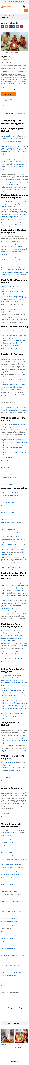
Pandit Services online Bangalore (9, 891)
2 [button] (14, 1053)
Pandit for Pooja (12, 158)
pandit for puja (8, 314)
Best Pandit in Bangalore (14, 182)
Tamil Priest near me (6, 665)
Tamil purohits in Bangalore (16, 146)
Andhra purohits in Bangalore (8, 526)
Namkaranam (9, 555)
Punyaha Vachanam (18, 555)
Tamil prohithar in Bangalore (8, 529)
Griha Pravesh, (14, 138)
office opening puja (10, 695)
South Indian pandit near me (12, 770)
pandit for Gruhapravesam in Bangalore (11, 522)
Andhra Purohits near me (11, 842)
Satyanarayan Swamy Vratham (13, 544)
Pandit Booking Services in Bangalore (10, 968)
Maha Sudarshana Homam (19, 1045)
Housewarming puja (15, 687)
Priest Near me (8, 179)
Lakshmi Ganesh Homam (12, 565)
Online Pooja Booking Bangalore (9, 945)
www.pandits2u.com (11, 256)
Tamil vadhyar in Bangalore (8, 505)
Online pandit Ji (19, 299)
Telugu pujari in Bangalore (7, 502)
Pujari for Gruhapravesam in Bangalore (10, 864)
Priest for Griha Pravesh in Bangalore (10, 898)
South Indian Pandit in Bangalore (9, 877)
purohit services (16, 316)
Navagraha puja (9, 610)
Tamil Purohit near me (15, 806)
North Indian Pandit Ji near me (12, 784)
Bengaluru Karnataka (10, 549)
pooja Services (7, 262)
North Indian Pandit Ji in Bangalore (15, 272)
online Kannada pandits (10, 136)
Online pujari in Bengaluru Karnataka (10, 965)
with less (17, 695)
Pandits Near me (17, 186)
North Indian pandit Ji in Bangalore (10, 874)
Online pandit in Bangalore (7, 952)
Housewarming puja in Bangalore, (17, 410)
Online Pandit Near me (12, 492)
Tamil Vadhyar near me (7, 470)
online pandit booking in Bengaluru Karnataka (15, 682)
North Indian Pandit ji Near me (8, 477)
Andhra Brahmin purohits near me (13, 658)
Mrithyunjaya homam (6, 1044)
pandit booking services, (12, 447)
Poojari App (19, 246)
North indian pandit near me (8, 762)
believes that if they (10, 71)
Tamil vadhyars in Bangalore (13, 536)
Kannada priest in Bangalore (13, 911)
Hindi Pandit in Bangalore (12, 499)
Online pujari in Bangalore (7, 931)
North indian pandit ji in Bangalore (9, 495)
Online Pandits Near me (7, 460)
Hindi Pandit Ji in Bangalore (8, 914)
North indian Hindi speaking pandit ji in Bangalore (13, 532)
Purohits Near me (9, 172)
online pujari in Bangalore (14, 611)
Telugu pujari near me (12, 655)
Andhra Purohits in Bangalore (15, 259)
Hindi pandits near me (6, 467)
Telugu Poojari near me (11, 795)
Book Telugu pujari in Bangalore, (9, 582)
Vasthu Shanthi (17, 557)
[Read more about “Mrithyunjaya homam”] (4, 1042)
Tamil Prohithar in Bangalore (12, 208)
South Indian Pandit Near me (8, 481)
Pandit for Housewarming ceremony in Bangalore (13, 509)
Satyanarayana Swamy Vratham (19, 587)
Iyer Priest (10, 249)
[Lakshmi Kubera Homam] (2, 26)
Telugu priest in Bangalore (13, 293)
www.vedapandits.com (20, 400)
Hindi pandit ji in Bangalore (8, 512)
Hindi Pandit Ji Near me (7, 484)
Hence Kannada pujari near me (9, 975)
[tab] (8, 113)
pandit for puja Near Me (10, 337)
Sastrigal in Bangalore (17, 338)
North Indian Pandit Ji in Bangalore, (16, 149)
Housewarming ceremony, (9, 394)
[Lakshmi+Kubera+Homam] (6, 26)
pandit (7, 613)
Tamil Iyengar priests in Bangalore (15, 348)
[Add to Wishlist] (2, 99)
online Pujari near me (11, 464)
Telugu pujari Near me (6, 474)
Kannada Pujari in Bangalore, (14, 737)
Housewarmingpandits (6, 600)
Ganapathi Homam (18, 564)
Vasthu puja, (15, 608)
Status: (3, 59)
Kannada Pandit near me (14, 832)
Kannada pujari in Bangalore (14, 289)
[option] (7, 1038)
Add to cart (8, 94)
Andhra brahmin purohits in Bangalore (10, 921)
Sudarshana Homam (8, 564)
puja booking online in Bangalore (15, 312)
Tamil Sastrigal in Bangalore (17, 330)
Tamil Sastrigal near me (7, 792)
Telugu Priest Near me (6, 661)
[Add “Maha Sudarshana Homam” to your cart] (18, 1042)
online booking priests (6, 286)
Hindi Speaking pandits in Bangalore (10, 384)
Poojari (18, 203)
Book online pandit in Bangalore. (15, 454)
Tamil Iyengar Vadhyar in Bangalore (15, 342)
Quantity (3, 87)
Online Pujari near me (6, 457)
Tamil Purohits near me (16, 810)
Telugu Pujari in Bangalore (18, 159)
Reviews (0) (20, 113)
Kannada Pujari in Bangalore (14, 177)
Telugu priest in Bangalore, (13, 442)
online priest (11, 651)
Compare (9, 99)
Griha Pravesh (10, 547)
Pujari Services (17, 269)
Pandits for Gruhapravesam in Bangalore (13, 212)
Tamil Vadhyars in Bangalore (13, 972)
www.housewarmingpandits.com (11, 257)
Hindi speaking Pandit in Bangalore (9, 515)
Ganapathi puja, (8, 608)
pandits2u (12, 601)
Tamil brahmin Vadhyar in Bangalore (12, 363)
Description (8, 113)
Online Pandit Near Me (12, 294)
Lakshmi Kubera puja (15, 559)
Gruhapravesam (11, 585)
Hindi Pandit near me (21, 800)
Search (26, 10)
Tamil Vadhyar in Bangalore (14, 252)
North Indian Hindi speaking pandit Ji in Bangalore (13, 955)
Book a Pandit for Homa (12, 105)
